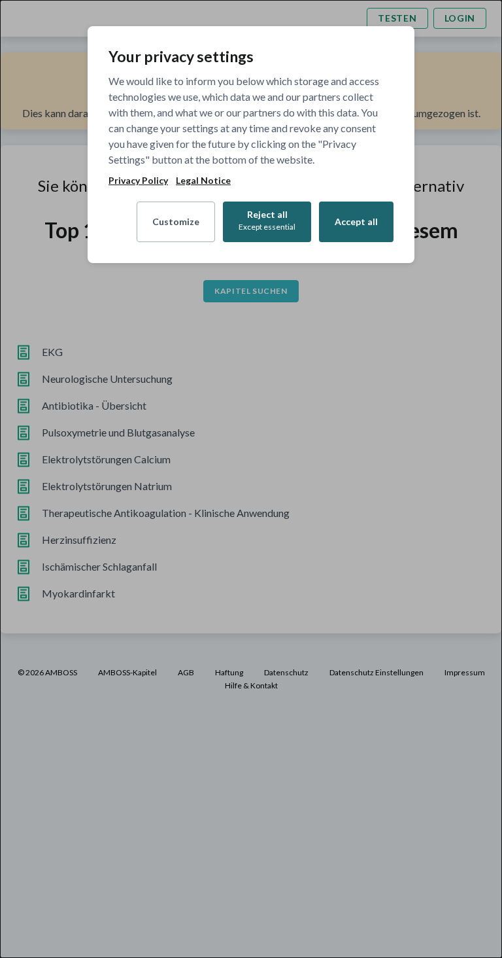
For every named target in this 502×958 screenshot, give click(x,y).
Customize (175, 221)
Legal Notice (203, 180)
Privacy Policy (138, 180)
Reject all (267, 220)
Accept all (356, 221)
